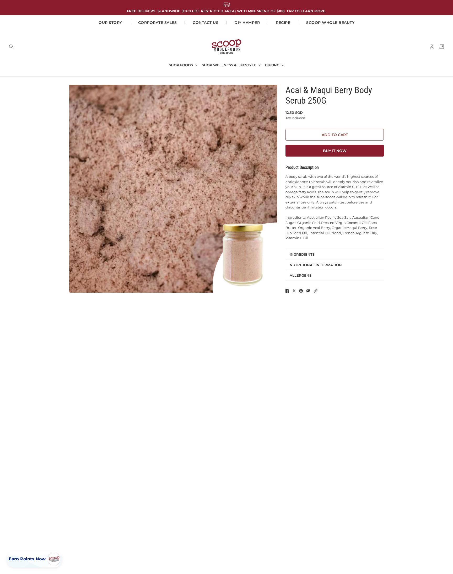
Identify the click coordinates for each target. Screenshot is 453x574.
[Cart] (442, 47)
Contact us (205, 22)
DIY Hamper (247, 22)
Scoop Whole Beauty (330, 22)
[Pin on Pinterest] (301, 291)
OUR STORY (110, 22)
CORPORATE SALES (157, 22)
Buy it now (335, 150)
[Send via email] (308, 291)
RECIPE (283, 22)
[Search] (11, 47)
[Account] (432, 47)
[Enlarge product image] (173, 189)
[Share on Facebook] (287, 291)
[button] (316, 291)
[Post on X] (294, 290)
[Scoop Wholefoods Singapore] (226, 46)
